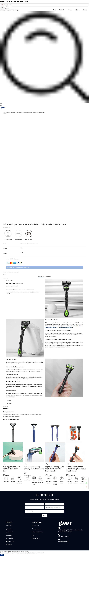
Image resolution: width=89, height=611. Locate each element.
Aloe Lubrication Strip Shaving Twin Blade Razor (34, 468)
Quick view (4, 464)
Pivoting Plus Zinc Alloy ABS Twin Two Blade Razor (11, 469)
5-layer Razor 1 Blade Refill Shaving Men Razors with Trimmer (76, 469)
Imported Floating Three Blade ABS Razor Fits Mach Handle (54, 469)
